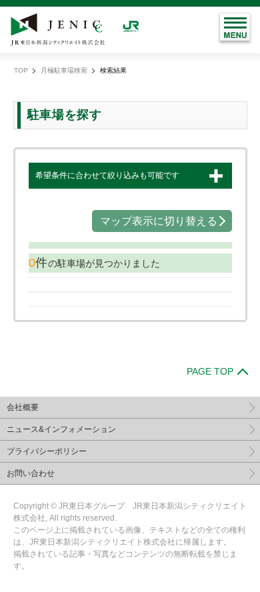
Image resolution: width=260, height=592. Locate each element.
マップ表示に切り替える (158, 221)
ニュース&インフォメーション (61, 429)
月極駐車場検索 (64, 70)
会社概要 (23, 407)
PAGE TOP (210, 371)
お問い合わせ (31, 473)
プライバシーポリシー (47, 451)
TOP (21, 70)
